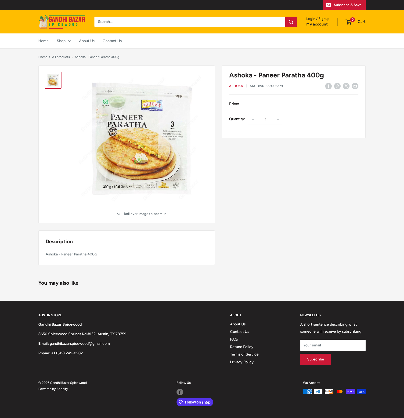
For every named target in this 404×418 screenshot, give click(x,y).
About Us (86, 41)
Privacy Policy (242, 362)
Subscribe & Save (347, 5)
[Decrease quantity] (253, 119)
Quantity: (237, 119)
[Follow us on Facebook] (180, 392)
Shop (61, 41)
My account (317, 24)
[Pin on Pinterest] (337, 85)
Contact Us (112, 41)
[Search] (291, 22)
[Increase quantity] (278, 119)
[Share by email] (355, 85)
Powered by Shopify (53, 389)
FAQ (234, 339)
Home (43, 41)
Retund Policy (241, 347)
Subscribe (315, 359)
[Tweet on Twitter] (346, 85)
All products (61, 57)
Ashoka (236, 86)
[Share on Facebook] (328, 85)
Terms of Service (244, 354)
